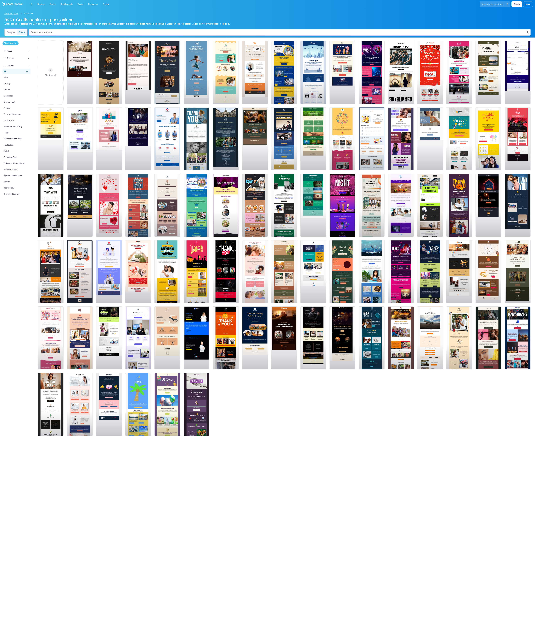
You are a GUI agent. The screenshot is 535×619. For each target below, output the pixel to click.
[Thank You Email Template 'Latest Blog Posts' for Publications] (167, 205)
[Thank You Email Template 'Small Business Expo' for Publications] (51, 271)
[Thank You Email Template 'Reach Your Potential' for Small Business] (372, 138)
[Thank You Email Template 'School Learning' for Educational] (284, 72)
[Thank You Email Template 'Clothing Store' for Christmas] (430, 72)
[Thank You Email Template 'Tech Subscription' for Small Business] (138, 337)
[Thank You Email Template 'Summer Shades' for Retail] (518, 205)
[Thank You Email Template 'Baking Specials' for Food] (255, 138)
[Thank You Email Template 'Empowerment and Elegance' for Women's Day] (51, 337)
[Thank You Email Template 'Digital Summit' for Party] (284, 138)
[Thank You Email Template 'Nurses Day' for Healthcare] (197, 337)
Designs (11, 32)
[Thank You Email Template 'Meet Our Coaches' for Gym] (459, 72)
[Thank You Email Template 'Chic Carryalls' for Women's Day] (488, 337)
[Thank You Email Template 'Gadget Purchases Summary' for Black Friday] (430, 205)
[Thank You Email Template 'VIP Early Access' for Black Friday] (459, 271)
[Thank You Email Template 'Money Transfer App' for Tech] (372, 271)
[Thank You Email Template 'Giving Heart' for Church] (226, 205)
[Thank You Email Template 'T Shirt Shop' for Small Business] (51, 205)
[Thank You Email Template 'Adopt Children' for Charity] (226, 72)
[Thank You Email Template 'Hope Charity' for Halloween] (459, 205)
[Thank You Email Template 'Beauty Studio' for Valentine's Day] (109, 205)
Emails (22, 32)
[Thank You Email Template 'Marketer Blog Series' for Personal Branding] (80, 404)
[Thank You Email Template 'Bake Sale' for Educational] (255, 205)
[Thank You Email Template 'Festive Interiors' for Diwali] (342, 337)
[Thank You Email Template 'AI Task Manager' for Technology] (80, 138)
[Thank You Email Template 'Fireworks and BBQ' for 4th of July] (518, 337)
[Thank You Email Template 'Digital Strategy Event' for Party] (313, 271)
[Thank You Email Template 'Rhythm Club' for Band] (401, 271)
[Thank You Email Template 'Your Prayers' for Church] (80, 72)
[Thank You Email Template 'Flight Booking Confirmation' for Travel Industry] (430, 337)
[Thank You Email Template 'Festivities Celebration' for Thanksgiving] (401, 337)
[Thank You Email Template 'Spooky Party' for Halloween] (226, 337)
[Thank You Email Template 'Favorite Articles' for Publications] (459, 138)
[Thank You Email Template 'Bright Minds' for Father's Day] (167, 271)
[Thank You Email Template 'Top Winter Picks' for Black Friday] (226, 271)
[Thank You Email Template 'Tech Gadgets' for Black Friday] (372, 337)
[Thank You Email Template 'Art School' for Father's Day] (342, 138)
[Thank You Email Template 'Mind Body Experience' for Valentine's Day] (518, 138)
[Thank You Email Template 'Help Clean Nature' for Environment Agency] (313, 138)
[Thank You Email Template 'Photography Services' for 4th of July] (459, 337)
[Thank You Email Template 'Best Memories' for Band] (342, 205)
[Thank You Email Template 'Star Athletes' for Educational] (197, 205)
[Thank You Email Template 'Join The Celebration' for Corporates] (109, 404)
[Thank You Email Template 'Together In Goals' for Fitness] (197, 72)
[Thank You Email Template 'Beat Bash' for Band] (372, 72)
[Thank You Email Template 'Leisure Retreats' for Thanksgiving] (342, 271)
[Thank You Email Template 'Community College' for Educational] (138, 72)
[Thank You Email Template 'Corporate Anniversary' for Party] (284, 205)
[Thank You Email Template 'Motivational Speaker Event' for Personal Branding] (313, 337)
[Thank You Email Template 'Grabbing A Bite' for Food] (51, 138)
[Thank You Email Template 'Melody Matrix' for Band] (430, 271)
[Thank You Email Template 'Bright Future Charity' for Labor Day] (138, 205)
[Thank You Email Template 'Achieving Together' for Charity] (197, 404)
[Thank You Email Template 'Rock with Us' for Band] (401, 72)
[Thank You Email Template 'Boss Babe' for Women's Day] (401, 138)
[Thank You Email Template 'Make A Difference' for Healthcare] (109, 271)
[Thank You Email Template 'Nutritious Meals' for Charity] (197, 138)
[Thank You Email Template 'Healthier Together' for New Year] (430, 138)
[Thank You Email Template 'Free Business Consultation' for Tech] (401, 205)
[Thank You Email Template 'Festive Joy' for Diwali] (488, 205)
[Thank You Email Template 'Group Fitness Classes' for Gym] (109, 337)
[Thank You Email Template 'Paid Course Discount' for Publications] (80, 337)
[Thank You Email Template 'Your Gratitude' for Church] (284, 337)
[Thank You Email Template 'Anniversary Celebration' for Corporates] (255, 72)
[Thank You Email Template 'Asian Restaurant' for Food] (109, 72)
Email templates (11, 13)
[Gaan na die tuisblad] (11, 4)
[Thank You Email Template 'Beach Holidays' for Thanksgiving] (488, 72)
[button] (28, 51)
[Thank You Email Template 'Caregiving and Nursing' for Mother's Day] (255, 271)
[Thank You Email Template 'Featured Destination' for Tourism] (138, 404)
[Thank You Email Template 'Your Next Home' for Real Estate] (80, 205)
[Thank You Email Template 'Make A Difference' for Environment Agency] (313, 205)
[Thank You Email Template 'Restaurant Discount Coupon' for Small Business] (80, 271)
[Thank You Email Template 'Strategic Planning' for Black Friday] (138, 138)
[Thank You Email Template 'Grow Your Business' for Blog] (51, 404)
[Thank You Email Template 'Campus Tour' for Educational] (226, 138)
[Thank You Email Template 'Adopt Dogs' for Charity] (284, 271)
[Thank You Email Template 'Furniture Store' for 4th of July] (342, 72)
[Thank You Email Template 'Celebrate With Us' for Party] (518, 271)
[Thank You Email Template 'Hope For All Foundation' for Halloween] (197, 271)
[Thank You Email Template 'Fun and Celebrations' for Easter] (167, 404)
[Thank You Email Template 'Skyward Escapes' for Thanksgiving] (488, 271)
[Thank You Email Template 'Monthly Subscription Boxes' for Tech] (488, 138)
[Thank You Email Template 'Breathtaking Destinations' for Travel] (255, 337)
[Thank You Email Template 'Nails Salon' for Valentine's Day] (138, 271)
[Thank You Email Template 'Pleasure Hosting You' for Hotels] (167, 72)
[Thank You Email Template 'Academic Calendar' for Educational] (372, 205)
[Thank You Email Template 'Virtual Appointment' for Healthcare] (167, 138)
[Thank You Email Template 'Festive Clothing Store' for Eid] (109, 138)
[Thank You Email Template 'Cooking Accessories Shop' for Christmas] (313, 72)
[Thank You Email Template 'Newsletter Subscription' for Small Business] (167, 337)
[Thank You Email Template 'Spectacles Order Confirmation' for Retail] (518, 72)
